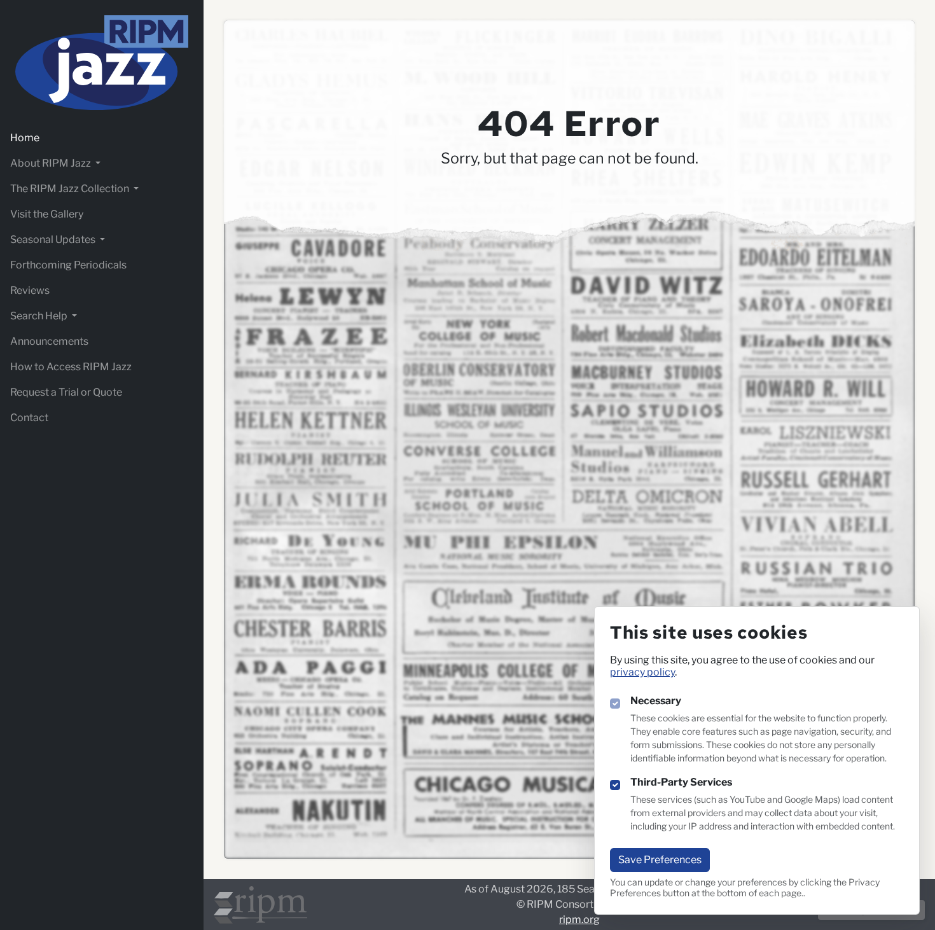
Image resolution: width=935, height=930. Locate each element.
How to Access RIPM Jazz (71, 367)
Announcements (49, 341)
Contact (29, 418)
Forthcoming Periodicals (68, 265)
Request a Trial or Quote (66, 392)
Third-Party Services (681, 782)
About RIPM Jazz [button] (51, 163)
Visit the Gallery (46, 214)
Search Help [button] (39, 316)
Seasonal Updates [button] (53, 239)
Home (24, 138)
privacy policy (642, 672)
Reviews (30, 290)
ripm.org (579, 919)
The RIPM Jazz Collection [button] (70, 189)
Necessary (655, 701)
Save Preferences (660, 860)
